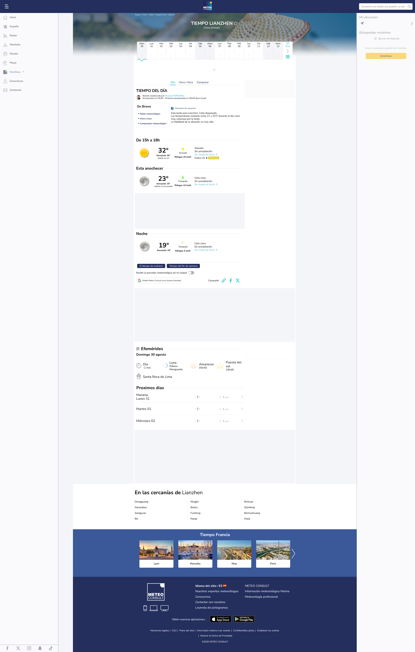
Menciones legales (159, 630)
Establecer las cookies (268, 630)
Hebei (151, 15)
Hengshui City (160, 15)
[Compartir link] (224, 280)
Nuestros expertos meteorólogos (216, 591)
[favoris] (236, 23)
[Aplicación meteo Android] (244, 619)
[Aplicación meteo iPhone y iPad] (220, 619)
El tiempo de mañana (151, 266)
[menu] (7, 6)
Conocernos (203, 597)
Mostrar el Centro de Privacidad (216, 635)
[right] (293, 554)
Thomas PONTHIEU (174, 95)
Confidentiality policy (243, 630)
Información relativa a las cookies (213, 630)
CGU (174, 630)
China (144, 15)
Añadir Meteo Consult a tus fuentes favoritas (161, 280)
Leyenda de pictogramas (211, 608)
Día (173, 82)
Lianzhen (171, 15)
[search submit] (409, 6)
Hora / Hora (186, 82)
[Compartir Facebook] (231, 280)
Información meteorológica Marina (267, 591)
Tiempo (137, 15)
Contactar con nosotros (210, 602)
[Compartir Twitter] (238, 280)
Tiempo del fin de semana (183, 266)
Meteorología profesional (261, 597)
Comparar (203, 82)
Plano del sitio (186, 630)
